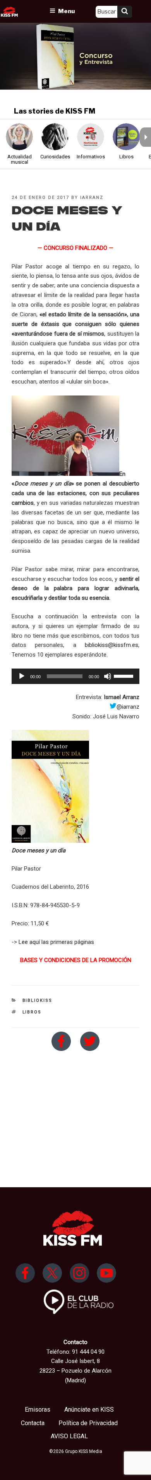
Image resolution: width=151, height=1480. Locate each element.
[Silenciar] (108, 676)
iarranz (91, 197)
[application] (75, 676)
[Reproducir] (22, 676)
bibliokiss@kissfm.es (111, 645)
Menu (66, 11)
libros (32, 1012)
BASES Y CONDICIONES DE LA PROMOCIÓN (75, 960)
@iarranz (128, 706)
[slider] (125, 675)
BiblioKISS (37, 1000)
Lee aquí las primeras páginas (56, 942)
